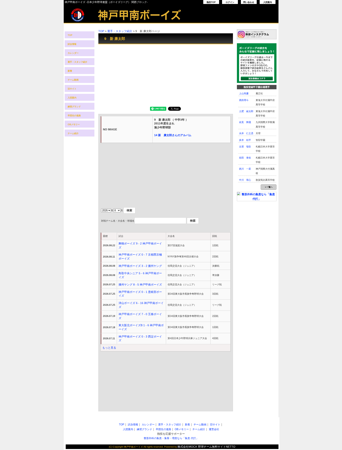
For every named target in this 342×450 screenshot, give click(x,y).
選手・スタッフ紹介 (77, 62)
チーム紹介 (73, 133)
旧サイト (72, 89)
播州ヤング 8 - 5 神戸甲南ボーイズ (140, 284)
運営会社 (214, 429)
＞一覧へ (269, 187)
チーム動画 (73, 80)
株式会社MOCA (187, 446)
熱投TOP (211, 2)
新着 (70, 71)
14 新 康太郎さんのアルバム (172, 135)
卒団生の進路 (74, 115)
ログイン (230, 2)
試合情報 (72, 44)
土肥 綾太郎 (246, 111)
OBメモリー (74, 124)
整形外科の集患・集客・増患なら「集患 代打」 (171, 438)
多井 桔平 (245, 140)
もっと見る (109, 347)
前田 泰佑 (245, 157)
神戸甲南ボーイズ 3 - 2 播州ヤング (140, 265)
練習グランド (74, 106)
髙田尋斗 (244, 100)
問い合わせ (248, 2)
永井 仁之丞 (246, 133)
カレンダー (73, 53)
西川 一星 (245, 168)
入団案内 (267, 2)
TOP (70, 35)
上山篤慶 (244, 93)
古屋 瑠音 (245, 146)
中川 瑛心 (245, 180)
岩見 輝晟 (245, 122)
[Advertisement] (165, 75)
